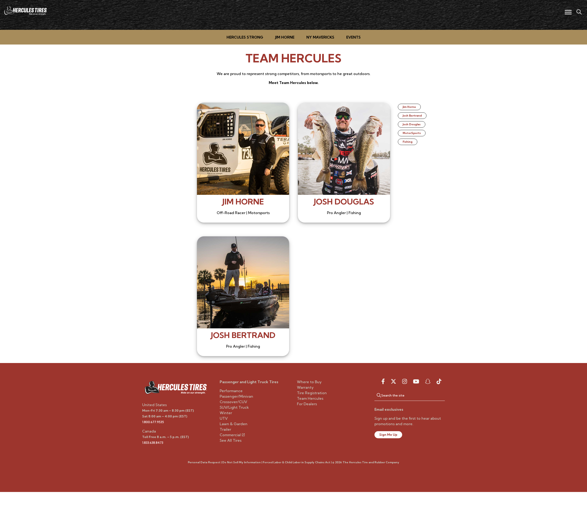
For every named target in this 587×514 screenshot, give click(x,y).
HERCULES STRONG (245, 37)
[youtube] (416, 381)
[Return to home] (175, 387)
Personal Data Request (204, 462)
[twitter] (393, 381)
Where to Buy (309, 382)
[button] (376, 395)
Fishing (408, 141)
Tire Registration (312, 393)
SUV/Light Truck (234, 407)
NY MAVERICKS (320, 37)
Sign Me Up (388, 435)
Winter (226, 413)
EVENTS (353, 37)
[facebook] (383, 381)
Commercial (230, 435)
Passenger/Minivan (236, 396)
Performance (231, 390)
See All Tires (230, 440)
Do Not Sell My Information (241, 462)
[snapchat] (428, 381)
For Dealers (307, 404)
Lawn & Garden (233, 424)
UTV (224, 418)
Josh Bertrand (412, 115)
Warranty (305, 387)
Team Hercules (310, 398)
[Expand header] (568, 12)
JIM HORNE (284, 37)
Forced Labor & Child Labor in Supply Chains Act (296, 462)
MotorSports (412, 133)
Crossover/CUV (233, 401)
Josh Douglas (412, 124)
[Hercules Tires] (25, 10)
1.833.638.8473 (152, 443)
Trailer (225, 429)
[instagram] (404, 381)
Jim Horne (243, 202)
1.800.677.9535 (153, 422)
